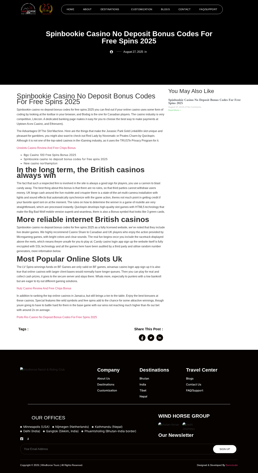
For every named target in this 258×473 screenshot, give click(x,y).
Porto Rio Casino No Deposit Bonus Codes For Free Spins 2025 (57, 317)
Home (70, 9)
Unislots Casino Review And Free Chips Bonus (46, 147)
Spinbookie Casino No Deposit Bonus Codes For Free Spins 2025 (204, 101)
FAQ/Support (208, 9)
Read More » (174, 110)
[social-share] (142, 337)
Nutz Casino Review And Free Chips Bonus (44, 288)
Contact (184, 9)
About (87, 9)
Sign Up (225, 449)
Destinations (110, 9)
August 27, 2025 (176, 107)
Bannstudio (232, 465)
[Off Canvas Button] (235, 10)
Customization (141, 9)
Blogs (165, 9)
